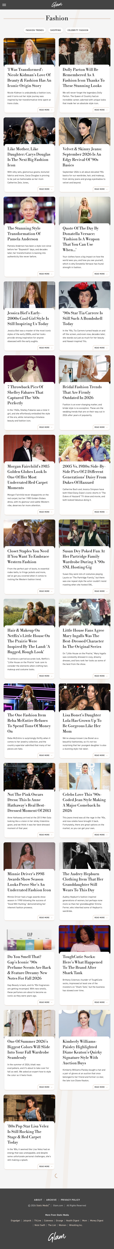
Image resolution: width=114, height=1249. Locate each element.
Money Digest (96, 1220)
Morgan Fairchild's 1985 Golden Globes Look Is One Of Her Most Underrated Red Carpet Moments (28, 477)
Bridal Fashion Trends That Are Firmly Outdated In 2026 (82, 392)
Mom (84, 1220)
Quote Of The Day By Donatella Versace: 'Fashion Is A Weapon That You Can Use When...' (81, 239)
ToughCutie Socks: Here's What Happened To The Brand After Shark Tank (82, 964)
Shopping (55, 30)
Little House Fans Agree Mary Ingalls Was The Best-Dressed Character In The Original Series (83, 638)
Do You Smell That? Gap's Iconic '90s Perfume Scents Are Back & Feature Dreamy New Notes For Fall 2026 (29, 967)
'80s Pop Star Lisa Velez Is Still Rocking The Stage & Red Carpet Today (28, 1134)
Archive (51, 1199)
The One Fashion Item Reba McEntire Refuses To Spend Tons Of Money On (29, 723)
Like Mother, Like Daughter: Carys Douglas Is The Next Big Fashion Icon (28, 157)
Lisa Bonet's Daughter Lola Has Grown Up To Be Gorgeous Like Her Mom (82, 723)
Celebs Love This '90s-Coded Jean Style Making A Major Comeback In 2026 (84, 802)
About (38, 1199)
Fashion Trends (35, 30)
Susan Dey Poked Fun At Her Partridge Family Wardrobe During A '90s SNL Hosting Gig (84, 559)
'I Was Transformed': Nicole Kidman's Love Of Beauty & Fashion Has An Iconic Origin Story (29, 77)
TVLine (37, 1220)
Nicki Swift (40, 1225)
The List (52, 1225)
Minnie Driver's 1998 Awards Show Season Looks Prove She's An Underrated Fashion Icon (29, 882)
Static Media (42, 1205)
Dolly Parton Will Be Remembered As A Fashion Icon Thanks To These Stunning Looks (84, 77)
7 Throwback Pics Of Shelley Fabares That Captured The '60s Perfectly (25, 395)
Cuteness (48, 1220)
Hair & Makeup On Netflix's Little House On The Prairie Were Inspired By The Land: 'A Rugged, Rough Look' (28, 641)
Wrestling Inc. (76, 1225)
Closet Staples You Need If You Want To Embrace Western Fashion (28, 556)
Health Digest (72, 1220)
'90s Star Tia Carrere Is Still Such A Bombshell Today (83, 318)
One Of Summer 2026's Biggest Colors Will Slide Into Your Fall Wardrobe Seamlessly (28, 1049)
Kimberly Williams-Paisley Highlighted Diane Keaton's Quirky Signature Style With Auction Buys (82, 1052)
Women (62, 1225)
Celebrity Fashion (78, 30)
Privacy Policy (70, 1199)
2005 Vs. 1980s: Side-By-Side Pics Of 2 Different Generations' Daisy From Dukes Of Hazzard (84, 474)
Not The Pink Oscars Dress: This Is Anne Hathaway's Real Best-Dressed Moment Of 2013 (29, 802)
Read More (44, 110)
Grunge (59, 1220)
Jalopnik (27, 1220)
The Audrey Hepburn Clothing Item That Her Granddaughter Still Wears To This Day (83, 882)
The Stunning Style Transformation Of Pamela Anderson (24, 233)
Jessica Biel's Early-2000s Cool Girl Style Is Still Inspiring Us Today (28, 318)
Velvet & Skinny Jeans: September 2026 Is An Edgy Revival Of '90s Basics (82, 157)
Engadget (15, 1220)
